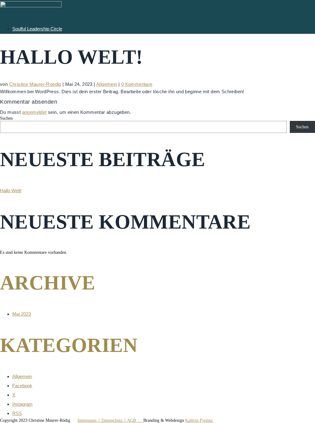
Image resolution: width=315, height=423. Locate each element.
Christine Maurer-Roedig (35, 84)
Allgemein (106, 84)
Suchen (6, 118)
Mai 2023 (21, 314)
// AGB (133, 420)
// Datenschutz (111, 420)
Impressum (88, 420)
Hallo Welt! (11, 190)
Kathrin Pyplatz (199, 420)
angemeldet (34, 112)
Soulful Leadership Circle (37, 28)
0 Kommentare (137, 84)
